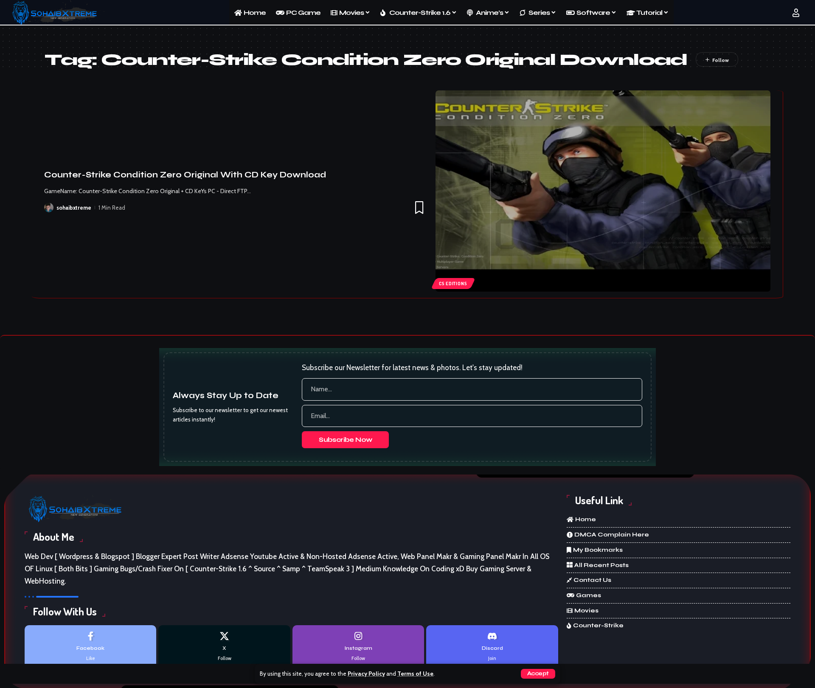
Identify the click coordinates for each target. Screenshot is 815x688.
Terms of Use (415, 673)
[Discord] (492, 646)
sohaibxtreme (73, 207)
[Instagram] (358, 646)
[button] (538, 674)
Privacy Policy (366, 673)
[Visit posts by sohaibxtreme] (48, 207)
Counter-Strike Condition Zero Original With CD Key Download (185, 175)
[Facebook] (90, 646)
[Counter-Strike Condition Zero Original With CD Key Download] (603, 191)
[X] (224, 646)
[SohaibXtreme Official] (56, 12)
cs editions (453, 283)
